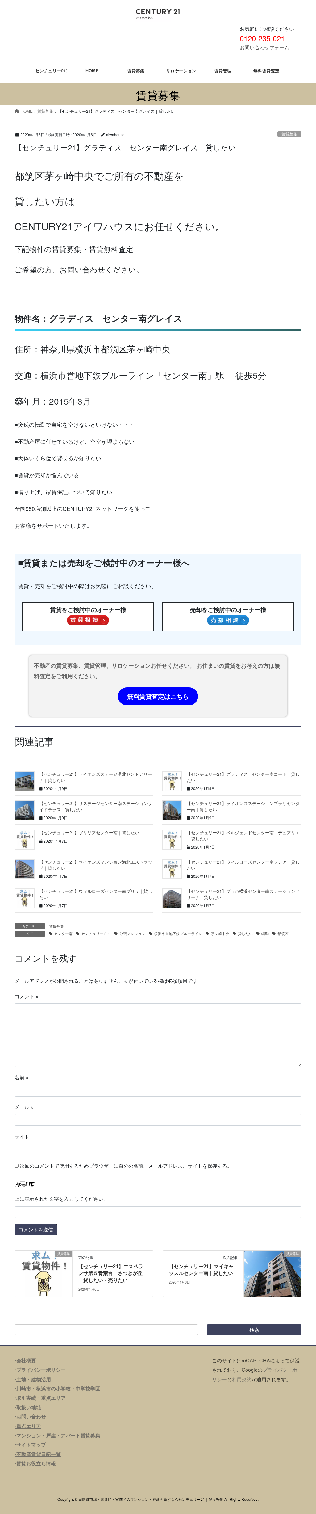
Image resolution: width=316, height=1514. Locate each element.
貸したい (245, 933)
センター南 (63, 933)
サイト (22, 1136)
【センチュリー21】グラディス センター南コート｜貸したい (243, 777)
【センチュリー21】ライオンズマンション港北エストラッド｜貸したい (95, 865)
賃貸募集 (289, 134)
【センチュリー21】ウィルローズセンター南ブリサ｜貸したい (95, 894)
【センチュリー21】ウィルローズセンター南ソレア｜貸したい (243, 865)
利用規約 (242, 1379)
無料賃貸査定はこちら (158, 696)
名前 (21, 1077)
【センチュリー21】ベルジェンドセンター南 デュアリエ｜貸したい (243, 835)
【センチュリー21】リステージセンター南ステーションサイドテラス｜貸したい (95, 806)
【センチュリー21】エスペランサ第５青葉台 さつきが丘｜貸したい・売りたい (110, 1273)
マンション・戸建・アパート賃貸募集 (58, 1435)
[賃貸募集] (43, 1272)
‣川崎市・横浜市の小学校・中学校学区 (57, 1388)
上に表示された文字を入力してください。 (61, 1198)
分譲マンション (132, 933)
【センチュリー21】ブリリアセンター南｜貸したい (89, 832)
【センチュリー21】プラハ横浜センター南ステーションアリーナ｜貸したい (243, 894)
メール (24, 1106)
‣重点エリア (28, 1426)
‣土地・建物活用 (33, 1379)
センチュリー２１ (96, 933)
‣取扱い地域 (28, 1407)
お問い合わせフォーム (264, 47)
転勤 (265, 933)
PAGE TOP (302, 1463)
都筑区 (283, 933)
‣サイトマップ (30, 1444)
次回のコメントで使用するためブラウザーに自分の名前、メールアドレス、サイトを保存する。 (126, 1165)
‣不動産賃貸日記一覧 (38, 1454)
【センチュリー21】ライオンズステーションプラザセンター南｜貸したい (243, 806)
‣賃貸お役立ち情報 (35, 1463)
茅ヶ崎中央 (220, 933)
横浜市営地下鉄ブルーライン (178, 933)
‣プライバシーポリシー (40, 1369)
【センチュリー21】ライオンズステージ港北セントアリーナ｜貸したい (95, 777)
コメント (26, 996)
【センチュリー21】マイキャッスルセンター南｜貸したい (201, 1269)
